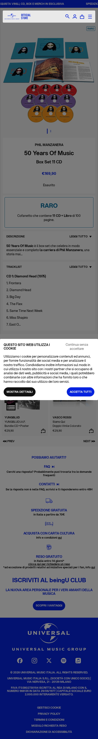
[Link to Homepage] (18, 16)
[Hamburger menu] (90, 16)
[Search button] (67, 16)
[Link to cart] (82, 16)
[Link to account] (74, 16)
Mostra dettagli (20, 392)
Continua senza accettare (77, 347)
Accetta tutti (80, 392)
